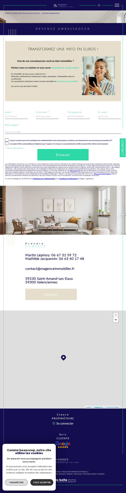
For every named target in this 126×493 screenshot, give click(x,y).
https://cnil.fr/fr (75, 170)
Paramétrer (16, 482)
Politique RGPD (89, 474)
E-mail (103, 112)
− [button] (116, 320)
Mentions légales (57, 474)
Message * (12, 125)
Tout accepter (42, 482)
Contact (123, 148)
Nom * (9, 112)
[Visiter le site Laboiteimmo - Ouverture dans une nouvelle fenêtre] (63, 484)
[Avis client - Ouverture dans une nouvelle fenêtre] (63, 444)
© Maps (98, 407)
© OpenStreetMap (112, 407)
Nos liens (78, 474)
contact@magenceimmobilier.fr (49, 268)
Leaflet (88, 407)
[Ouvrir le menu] (117, 5)
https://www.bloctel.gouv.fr (102, 174)
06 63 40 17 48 (71, 258)
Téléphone (74, 112)
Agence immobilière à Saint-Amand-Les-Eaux (22, 13)
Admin (69, 474)
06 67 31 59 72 (64, 255)
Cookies (101, 474)
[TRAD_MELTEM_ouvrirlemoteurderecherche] (99, 5)
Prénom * (42, 112)
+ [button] (116, 315)
